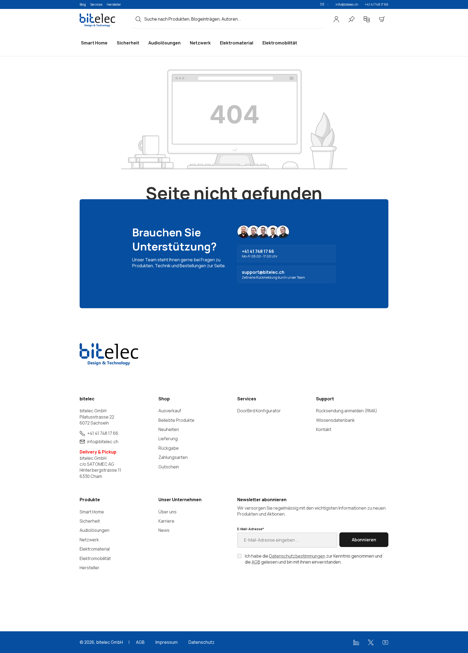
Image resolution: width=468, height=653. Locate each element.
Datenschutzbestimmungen (297, 556)
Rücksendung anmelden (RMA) (346, 411)
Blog (83, 4)
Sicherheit (90, 521)
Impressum (166, 642)
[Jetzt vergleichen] (366, 19)
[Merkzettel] (351, 19)
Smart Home (92, 512)
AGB (256, 562)
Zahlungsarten (173, 457)
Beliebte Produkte (176, 420)
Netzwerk (89, 540)
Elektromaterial (95, 549)
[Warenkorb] (381, 19)
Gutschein (168, 467)
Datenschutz (201, 642)
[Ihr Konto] (336, 19)
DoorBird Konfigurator (259, 411)
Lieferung (168, 439)
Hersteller (114, 4)
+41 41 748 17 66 (376, 4)
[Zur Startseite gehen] (103, 20)
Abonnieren (364, 540)
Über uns (167, 512)
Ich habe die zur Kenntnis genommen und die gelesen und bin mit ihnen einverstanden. (313, 559)
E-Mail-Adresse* (250, 529)
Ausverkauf (169, 411)
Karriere (166, 521)
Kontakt (323, 429)
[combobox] (233, 19)
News (164, 530)
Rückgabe (168, 448)
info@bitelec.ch (347, 4)
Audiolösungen (94, 530)
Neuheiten (168, 429)
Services (96, 4)
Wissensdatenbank (335, 420)
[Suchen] (138, 19)
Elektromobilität (95, 558)
